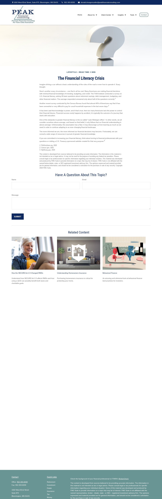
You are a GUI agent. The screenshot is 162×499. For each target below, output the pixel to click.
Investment (51, 485)
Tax (48, 494)
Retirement (51, 482)
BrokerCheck (124, 479)
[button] (79, 15)
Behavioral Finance (110, 273)
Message (15, 195)
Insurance (50, 491)
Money (49, 497)
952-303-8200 (69, 2)
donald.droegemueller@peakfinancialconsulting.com (100, 2)
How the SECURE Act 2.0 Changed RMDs (27, 273)
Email (84, 179)
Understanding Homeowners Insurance (71, 273)
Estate (49, 488)
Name (14, 179)
